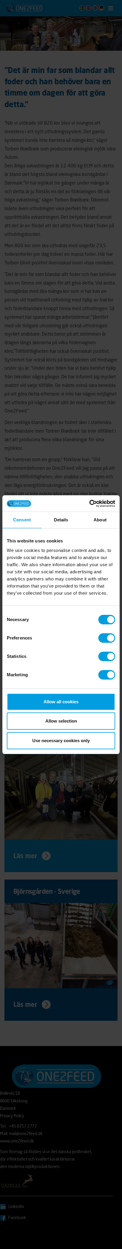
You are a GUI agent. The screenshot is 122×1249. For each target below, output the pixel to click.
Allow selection (61, 720)
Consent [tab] (22, 519)
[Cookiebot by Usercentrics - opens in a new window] (89, 503)
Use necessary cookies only (61, 740)
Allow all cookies (61, 701)
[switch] (106, 638)
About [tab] (100, 519)
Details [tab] (61, 519)
